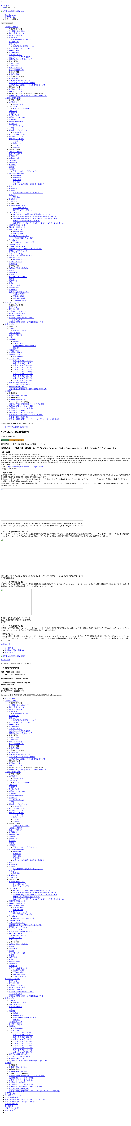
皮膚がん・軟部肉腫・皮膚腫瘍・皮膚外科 (28, 184)
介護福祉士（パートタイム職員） (21, 408)
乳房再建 (16, 182)
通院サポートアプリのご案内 (19, 57)
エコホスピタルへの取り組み (19, 384)
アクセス (16, 145)
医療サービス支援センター (19, 292)
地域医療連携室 (19, 294)
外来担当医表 (14, 50)
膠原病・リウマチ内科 (17, 117)
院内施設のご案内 (15, 89)
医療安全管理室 (14, 285)
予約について (18, 141)
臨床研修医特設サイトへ (18, 400)
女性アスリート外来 (16, 139)
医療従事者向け (19, 231)
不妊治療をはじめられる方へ (23, 238)
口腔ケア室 (13, 201)
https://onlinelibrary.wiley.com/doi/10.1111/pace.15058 (25, 467)
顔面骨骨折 (17, 175)
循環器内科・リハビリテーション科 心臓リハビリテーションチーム (38, 223)
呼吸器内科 (13, 113)
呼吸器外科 (13, 156)
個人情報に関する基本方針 (15, 650)
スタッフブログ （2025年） (23, 361)
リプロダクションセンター (19, 236)
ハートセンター (14, 212)
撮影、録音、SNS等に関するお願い (22, 83)
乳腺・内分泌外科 (15, 154)
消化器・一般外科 (15, 152)
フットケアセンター (16, 253)
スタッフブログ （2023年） (23, 367)
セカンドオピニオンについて (19, 48)
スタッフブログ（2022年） (23, 365)
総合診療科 (13, 102)
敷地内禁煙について (16, 78)
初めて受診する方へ (16, 33)
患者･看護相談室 (19, 298)
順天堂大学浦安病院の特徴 (19, 382)
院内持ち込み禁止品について (19, 80)
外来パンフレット (15, 55)
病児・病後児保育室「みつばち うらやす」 (21, 1101)
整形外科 (12, 165)
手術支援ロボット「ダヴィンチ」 (25, 171)
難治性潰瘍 (17, 177)
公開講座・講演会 (15, 352)
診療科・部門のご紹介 (13, 772)
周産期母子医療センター (18, 225)
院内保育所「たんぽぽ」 (14, 1095)
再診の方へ (13, 37)
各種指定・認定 (19, 343)
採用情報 (8, 1063)
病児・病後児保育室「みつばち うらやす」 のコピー (25, 1099)
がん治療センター (15, 257)
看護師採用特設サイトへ (18, 395)
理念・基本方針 (14, 333)
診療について (18, 143)
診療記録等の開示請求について (24, 46)
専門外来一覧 (14, 52)
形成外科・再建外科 (16, 173)
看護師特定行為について (18, 387)
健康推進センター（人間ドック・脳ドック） (25, 249)
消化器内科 (13, 111)
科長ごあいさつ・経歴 (21, 109)
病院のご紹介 (10, 998)
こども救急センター (20, 208)
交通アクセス (10, 17)
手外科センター (14, 240)
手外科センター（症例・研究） (24, 242)
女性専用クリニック (16, 137)
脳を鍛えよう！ (19, 104)
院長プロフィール (19, 331)
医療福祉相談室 (19, 296)
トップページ (10, 698)
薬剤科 (11, 274)
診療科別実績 (18, 356)
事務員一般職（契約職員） (19, 417)
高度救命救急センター (17, 206)
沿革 (10, 337)
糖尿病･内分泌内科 (16, 121)
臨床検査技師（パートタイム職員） (22, 406)
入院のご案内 (14, 63)
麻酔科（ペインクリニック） (19, 130)
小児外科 (12, 160)
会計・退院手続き (15, 68)
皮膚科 (11, 167)
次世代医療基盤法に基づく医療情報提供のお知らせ (28, 389)
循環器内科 (13, 106)
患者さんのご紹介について (19, 311)
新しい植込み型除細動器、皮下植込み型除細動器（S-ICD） (35, 216)
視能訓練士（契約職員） (18, 410)
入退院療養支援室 (19, 300)
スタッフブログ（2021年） (23, 369)
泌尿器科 (12, 169)
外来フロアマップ (15, 91)
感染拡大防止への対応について (20, 59)
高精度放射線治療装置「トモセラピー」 (28, 193)
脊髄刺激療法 (18, 132)
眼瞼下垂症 (17, 180)
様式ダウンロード (15, 315)
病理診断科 (13, 272)
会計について (14, 42)
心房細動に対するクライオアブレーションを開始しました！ (35, 218)
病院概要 (12, 339)
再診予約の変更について (22, 40)
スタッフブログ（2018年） (23, 376)
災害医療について (11, 1104)
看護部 (11, 283)
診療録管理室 (14, 287)
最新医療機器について (21, 826)
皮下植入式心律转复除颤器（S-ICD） (26, 221)
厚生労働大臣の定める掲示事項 (24, 346)
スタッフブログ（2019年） (23, 374)
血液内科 (12, 119)
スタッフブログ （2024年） (23, 363)
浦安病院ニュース (15, 350)
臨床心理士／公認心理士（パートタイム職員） (26, 415)
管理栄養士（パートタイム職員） (21, 412)
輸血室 (11, 270)
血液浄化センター (15, 262)
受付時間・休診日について (19, 31)
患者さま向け (18, 234)
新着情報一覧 (6, 644)
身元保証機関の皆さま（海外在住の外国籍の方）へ (28, 96)
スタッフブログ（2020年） (23, 371)
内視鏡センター (14, 244)
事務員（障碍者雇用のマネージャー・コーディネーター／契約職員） (34, 419)
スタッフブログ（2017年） (23, 378)
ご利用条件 (9, 648)
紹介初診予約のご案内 (17, 313)
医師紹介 (16, 147)
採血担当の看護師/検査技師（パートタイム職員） (27, 404)
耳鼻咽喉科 (13, 188)
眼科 (10, 186)
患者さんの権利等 (15, 335)
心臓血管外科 (14, 158)
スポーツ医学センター (17, 246)
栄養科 (11, 279)
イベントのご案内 (15, 320)
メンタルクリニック (16, 126)
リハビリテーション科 (17, 134)
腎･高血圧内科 (14, 115)
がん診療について (19, 259)
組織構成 (16, 341)
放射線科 (12, 190)
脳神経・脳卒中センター (18, 227)
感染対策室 (13, 290)
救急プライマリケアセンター (23, 210)
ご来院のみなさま (11, 701)
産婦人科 (12, 195)
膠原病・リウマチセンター (19, 251)
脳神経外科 (13, 162)
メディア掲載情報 (11, 1097)
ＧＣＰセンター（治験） (18, 277)
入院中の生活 (14, 65)
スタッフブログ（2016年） (23, 380)
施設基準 (16, 348)
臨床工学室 (13, 281)
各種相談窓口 (14, 74)
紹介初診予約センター (17, 35)
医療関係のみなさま (12, 979)
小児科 (11, 128)
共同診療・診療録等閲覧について (21, 318)
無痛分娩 (16, 197)
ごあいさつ (13, 307)
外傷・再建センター (16, 229)
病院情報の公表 (14, 354)
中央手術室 (13, 264)
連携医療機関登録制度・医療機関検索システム (26, 322)
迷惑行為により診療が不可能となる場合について (27, 85)
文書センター (14, 44)
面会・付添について (16, 70)
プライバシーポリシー (13, 1108)
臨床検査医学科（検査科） (19, 268)
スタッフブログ (14, 359)
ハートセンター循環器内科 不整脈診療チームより (32, 214)
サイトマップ (10, 652)
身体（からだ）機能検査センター (21, 255)
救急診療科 (13, 199)
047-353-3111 (5, 660)
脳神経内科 (13, 124)
